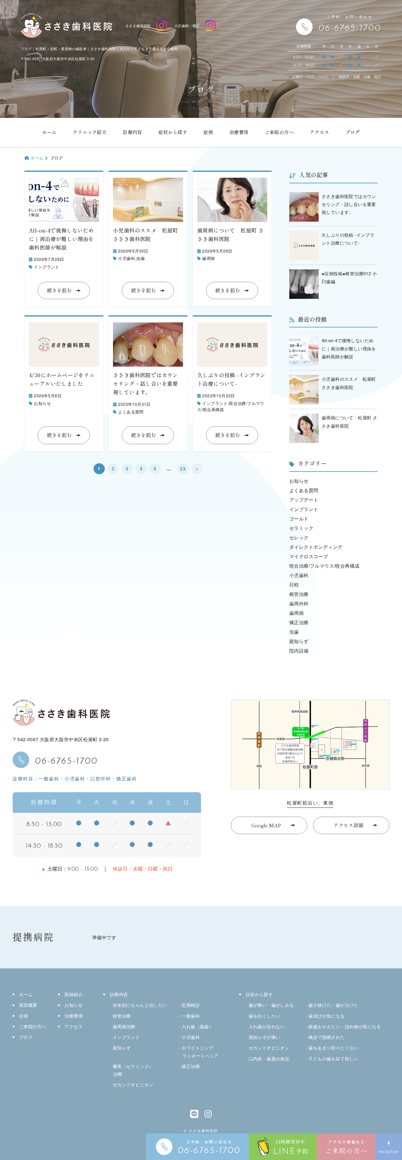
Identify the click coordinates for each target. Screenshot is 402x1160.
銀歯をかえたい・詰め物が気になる (344, 1026)
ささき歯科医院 (138, 25)
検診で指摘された (326, 1037)
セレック (299, 537)
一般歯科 (191, 1016)
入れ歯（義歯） (197, 1026)
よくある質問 (130, 412)
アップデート (303, 499)
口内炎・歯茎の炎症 (269, 1058)
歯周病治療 (124, 1026)
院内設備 (299, 650)
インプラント (46, 267)
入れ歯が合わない (267, 1026)
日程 (294, 584)
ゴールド (299, 518)
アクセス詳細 (348, 825)
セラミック (301, 528)
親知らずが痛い (264, 1037)
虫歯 (140, 258)
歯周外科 (299, 603)
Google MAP (266, 825)
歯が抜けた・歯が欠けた (333, 1005)
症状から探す (172, 132)
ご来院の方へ (279, 132)
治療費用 (239, 132)
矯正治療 (299, 622)
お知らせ (42, 403)
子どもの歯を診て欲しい (333, 1058)
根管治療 (299, 594)
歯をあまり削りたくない (333, 1047)
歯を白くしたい (264, 1016)
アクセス (319, 132)
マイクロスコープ (308, 556)
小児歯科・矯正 (187, 25)
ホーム (49, 132)
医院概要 (28, 1005)
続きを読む (59, 290)
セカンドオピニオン (133, 1084)
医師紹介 (73, 994)
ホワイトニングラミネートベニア (200, 1051)
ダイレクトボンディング (315, 546)
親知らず (299, 641)
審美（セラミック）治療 (133, 1070)
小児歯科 (126, 258)
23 (183, 468)
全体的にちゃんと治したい (140, 1005)
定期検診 (191, 1005)
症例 (208, 132)
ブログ (352, 132)
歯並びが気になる (326, 1016)
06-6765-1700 (66, 759)
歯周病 (208, 258)
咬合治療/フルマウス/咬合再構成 (324, 565)
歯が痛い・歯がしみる (271, 1005)
